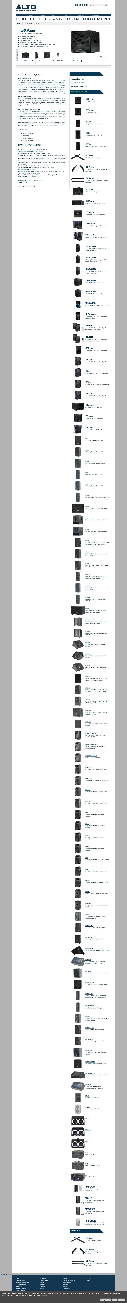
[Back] (47, 58)
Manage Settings (105, 1300)
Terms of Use (66, 1288)
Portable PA (19, 1286)
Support (68, 15)
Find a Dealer (76, 61)
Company (55, 15)
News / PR (90, 1280)
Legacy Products (20, 1290)
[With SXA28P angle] (36, 58)
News (43, 15)
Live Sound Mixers (21, 1284)
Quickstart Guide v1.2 (79, 86)
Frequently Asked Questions (26, 186)
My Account (95, 15)
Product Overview (77, 79)
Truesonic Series (20, 1280)
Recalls (81, 15)
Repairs (42, 1282)
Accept (114, 1300)
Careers (65, 1284)
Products (31, 15)
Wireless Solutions (21, 1288)
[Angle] (25, 58)
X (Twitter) (42, 1286)
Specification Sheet (78, 83)
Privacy (65, 1286)
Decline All (121, 1300)
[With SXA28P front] (58, 58)
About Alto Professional (69, 1280)
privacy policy (46, 1293)
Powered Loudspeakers (22, 1282)
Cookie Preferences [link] (5, 1274)
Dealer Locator (67, 1282)
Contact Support (44, 1280)
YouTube (42, 1288)
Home (18, 23)
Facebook (42, 1284)
